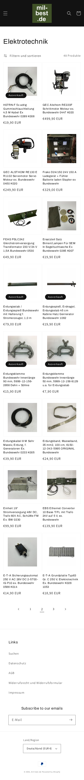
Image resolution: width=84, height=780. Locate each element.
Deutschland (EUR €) (39, 748)
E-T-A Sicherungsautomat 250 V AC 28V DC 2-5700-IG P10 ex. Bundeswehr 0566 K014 (20, 581)
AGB (11, 673)
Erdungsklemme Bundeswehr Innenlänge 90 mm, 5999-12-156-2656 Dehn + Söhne (19, 379)
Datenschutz (17, 663)
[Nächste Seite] (65, 609)
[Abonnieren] (70, 720)
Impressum (16, 692)
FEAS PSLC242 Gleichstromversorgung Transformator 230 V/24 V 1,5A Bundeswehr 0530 (20, 245)
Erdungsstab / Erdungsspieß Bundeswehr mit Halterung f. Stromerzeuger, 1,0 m (21, 312)
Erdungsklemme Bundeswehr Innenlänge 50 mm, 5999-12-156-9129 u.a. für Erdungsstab (60, 379)
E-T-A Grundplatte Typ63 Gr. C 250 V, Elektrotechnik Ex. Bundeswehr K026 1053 (60, 581)
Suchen (14, 653)
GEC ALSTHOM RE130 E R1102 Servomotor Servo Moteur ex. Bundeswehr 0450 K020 (20, 178)
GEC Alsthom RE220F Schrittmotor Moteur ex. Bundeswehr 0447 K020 (58, 108)
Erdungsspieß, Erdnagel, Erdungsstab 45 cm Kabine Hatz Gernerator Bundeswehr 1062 (59, 312)
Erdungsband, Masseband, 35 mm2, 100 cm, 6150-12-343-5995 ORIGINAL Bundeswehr (60, 447)
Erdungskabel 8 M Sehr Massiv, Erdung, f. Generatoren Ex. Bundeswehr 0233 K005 (19, 447)
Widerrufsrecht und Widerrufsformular (35, 683)
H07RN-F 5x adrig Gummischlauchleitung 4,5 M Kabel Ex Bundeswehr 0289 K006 (19, 110)
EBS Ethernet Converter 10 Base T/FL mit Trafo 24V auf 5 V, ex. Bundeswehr (59, 514)
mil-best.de (36, 772)
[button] (5, 13)
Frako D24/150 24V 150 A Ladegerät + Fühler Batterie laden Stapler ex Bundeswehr (60, 178)
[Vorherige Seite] (18, 609)
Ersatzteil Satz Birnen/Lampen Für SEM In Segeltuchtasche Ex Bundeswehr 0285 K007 (59, 245)
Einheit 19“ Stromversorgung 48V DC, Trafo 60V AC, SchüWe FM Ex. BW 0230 (21, 514)
